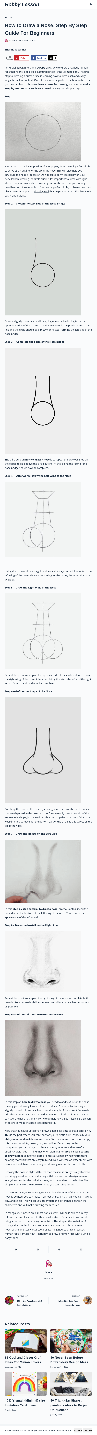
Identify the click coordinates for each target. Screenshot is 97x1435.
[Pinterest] (59, 1249)
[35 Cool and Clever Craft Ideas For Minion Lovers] (26, 1341)
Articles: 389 (48, 1279)
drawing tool (41, 191)
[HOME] (6, 18)
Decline (87, 1430)
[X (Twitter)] (38, 1249)
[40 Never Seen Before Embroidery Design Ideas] (71, 1341)
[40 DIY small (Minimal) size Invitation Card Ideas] (26, 1384)
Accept (78, 1430)
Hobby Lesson (22, 4)
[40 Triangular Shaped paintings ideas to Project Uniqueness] (71, 1384)
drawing (53, 1164)
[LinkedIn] (81, 1249)
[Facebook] (16, 1249)
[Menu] (91, 4)
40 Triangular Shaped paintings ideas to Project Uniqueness (69, 1405)
